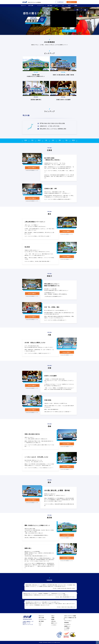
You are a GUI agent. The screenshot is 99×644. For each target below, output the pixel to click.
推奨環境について (67, 626)
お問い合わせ (53, 621)
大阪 (46, 140)
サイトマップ (66, 629)
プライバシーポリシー (68, 620)
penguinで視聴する (32, 167)
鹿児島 (73, 140)
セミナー (56, 5)
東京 (32, 140)
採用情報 (52, 619)
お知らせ (69, 5)
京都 (53, 140)
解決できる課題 (30, 5)
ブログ (63, 5)
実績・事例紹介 (50, 5)
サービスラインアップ (40, 5)
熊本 (66, 140)
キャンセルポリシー (67, 624)
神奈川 (39, 140)
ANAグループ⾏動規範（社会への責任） (70, 618)
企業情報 (75, 5)
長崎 (60, 140)
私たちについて (23, 5)
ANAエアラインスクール (27, 624)
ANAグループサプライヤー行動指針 (70, 615)
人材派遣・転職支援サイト (27, 621)
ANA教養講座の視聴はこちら (69, 30)
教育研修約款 (66, 622)
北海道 (25, 140)
